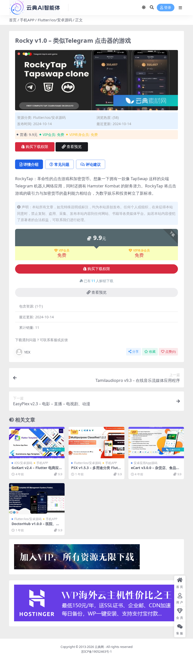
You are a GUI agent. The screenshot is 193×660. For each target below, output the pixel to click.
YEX (27, 351)
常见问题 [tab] (61, 164)
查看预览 (74, 147)
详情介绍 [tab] (30, 164)
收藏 (152, 351)
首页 (13, 19)
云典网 (99, 647)
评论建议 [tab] (93, 164)
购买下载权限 (37, 147)
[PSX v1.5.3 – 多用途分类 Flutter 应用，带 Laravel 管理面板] (96, 442)
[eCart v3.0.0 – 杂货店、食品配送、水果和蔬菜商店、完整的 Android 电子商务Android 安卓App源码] (156, 442)
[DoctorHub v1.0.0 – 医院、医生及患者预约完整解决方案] (37, 498)
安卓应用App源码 (145, 463)
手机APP (27, 19)
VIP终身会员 (141, 250)
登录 (167, 8)
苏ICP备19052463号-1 (96, 651)
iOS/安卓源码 (23, 463)
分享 (135, 351)
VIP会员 (64, 250)
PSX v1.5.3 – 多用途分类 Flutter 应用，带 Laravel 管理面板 (96, 469)
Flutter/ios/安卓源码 (55, 19)
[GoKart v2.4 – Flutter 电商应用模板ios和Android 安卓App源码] (37, 442)
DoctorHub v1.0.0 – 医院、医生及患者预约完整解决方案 (36, 525)
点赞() (170, 351)
